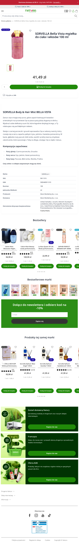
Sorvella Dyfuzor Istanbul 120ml (46, 365)
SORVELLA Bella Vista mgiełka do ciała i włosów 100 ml (33, 21)
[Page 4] (42, 271)
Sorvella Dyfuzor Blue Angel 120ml (27, 365)
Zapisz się (39, 321)
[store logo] (30, 11)
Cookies (47, 540)
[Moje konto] (73, 11)
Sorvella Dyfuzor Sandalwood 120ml (64, 365)
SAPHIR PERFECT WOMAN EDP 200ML (64, 248)
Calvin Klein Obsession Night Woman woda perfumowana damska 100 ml (9, 248)
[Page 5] (44, 271)
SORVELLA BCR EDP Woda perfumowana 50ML (9, 365)
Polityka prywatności (18, 540)
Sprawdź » (56, 2)
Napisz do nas (51, 427)
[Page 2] (39, 271)
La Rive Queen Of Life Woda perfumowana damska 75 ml (45, 248)
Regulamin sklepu (35, 540)
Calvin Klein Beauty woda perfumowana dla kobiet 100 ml (27, 248)
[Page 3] (41, 271)
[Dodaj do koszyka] (9, 266)
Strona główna (6, 21)
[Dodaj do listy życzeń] (16, 230)
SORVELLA (45, 174)
